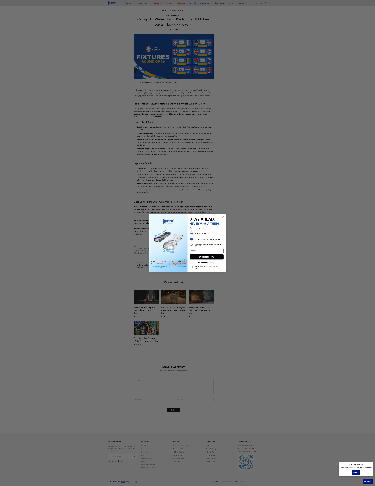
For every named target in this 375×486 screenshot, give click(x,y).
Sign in (355, 472)
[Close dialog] (223, 216)
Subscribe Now (206, 256)
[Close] (371, 464)
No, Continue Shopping (207, 262)
